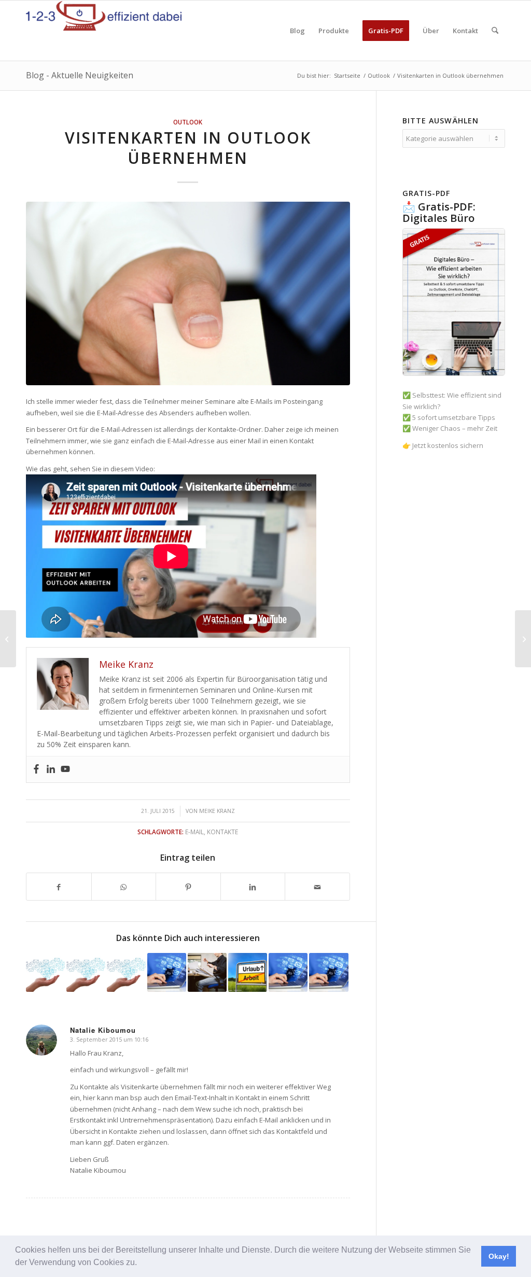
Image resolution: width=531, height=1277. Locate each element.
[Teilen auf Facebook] (58, 886)
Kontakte (222, 831)
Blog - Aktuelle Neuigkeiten (79, 75)
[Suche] (495, 31)
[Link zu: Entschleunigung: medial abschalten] (288, 972)
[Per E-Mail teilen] (317, 886)
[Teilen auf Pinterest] (188, 886)
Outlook (187, 122)
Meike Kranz (217, 811)
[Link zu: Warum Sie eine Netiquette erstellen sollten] (45, 972)
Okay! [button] (498, 1256)
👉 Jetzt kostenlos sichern (442, 445)
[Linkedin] (50, 769)
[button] (140, 1263)
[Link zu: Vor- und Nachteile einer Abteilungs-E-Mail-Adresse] (207, 972)
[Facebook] (36, 769)
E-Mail (194, 831)
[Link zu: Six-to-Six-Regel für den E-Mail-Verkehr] (85, 972)
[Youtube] (65, 769)
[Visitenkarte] (188, 293)
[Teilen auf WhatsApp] (124, 886)
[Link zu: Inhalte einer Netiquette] (126, 972)
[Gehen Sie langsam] (8, 638)
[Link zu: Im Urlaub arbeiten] (247, 972)
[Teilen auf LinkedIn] (253, 886)
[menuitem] (297, 31)
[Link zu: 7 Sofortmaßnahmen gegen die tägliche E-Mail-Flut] (328, 972)
